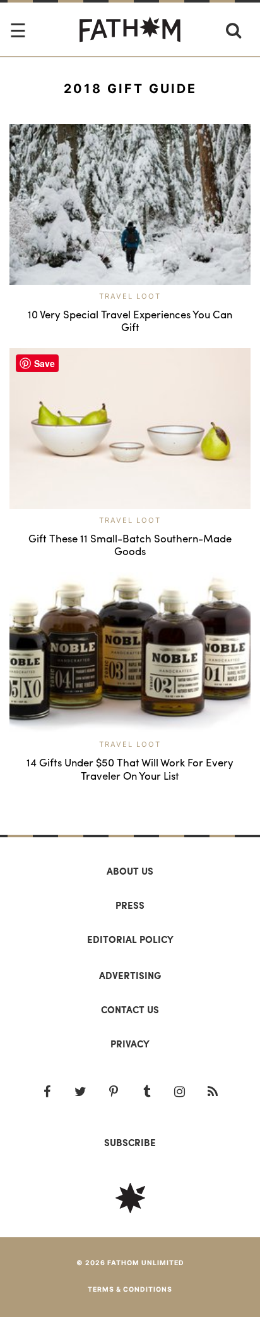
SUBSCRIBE (130, 1142)
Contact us (130, 1009)
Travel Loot (130, 296)
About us (130, 871)
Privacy (130, 1044)
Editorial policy (130, 939)
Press (130, 905)
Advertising (130, 975)
